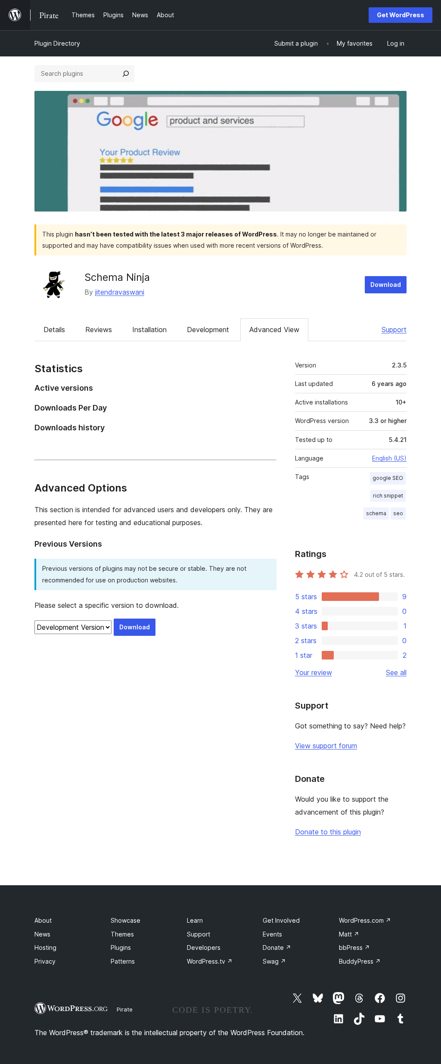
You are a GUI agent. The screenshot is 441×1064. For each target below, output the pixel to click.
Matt (349, 934)
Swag (274, 961)
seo (398, 513)
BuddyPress (360, 961)
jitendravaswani (119, 292)
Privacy (45, 961)
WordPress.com (365, 920)
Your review (313, 672)
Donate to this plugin (328, 832)
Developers (203, 947)
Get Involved (281, 920)
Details (54, 329)
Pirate (125, 1009)
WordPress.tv (210, 961)
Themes (122, 934)
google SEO (388, 478)
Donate (277, 947)
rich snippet (388, 495)
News (42, 934)
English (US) (389, 458)
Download (385, 284)
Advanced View (274, 329)
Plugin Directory (57, 43)
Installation (149, 329)
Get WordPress (400, 15)
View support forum (326, 745)
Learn (195, 920)
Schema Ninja (117, 277)
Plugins (121, 947)
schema (376, 513)
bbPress (354, 947)
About (43, 920)
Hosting (45, 947)
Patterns (123, 961)
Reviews (98, 329)
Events (272, 934)
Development (208, 329)
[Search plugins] (125, 73)
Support (394, 329)
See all (396, 672)
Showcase (125, 920)
